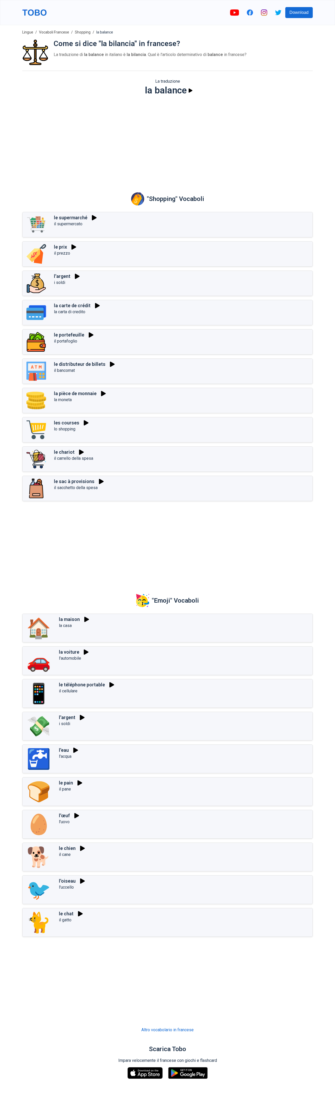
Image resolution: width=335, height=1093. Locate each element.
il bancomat (64, 370)
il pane (65, 789)
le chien (67, 848)
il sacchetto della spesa (76, 487)
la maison (69, 619)
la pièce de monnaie (75, 393)
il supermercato (68, 223)
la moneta (63, 399)
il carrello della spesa (73, 458)
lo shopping (64, 429)
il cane (65, 854)
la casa (65, 625)
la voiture (69, 652)
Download (299, 12)
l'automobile (70, 658)
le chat (66, 913)
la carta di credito (69, 311)
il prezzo (62, 253)
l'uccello (66, 887)
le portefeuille (69, 335)
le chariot (64, 452)
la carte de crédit (72, 305)
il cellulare (68, 690)
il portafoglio (65, 341)
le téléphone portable (82, 684)
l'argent (62, 276)
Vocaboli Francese (54, 32)
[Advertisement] (167, 140)
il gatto (65, 919)
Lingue (27, 32)
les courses (66, 422)
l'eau (64, 750)
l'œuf (64, 815)
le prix (60, 247)
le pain (66, 783)
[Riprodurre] (190, 90)
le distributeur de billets (79, 364)
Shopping (83, 32)
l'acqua (65, 756)
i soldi (59, 282)
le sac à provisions (74, 481)
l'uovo (64, 821)
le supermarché (70, 217)
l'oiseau (67, 881)
